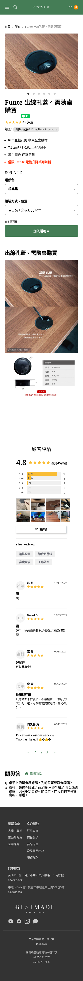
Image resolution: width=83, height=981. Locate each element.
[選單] (7, 7)
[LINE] (35, 922)
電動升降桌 (15, 837)
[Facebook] (19, 922)
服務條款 (32, 857)
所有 (18, 26)
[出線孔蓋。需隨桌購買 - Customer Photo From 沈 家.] (23, 504)
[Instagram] (27, 922)
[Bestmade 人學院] (41, 7)
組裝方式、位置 (16, 201)
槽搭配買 (24, 554)
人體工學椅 (15, 830)
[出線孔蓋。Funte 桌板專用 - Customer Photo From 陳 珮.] (38, 516)
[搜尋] (15, 7)
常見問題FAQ (35, 850)
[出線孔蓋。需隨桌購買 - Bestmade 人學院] (41, 61)
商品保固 (32, 844)
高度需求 (24, 562)
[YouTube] (10, 922)
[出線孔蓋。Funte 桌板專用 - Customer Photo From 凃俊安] (23, 516)
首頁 (7, 26)
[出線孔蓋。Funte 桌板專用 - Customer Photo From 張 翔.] (67, 516)
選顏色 (10, 180)
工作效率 (43, 562)
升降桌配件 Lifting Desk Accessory (36, 129)
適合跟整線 (45, 554)
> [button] (55, 752)
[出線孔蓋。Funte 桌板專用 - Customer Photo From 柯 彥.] (38, 504)
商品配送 (32, 837)
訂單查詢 (32, 830)
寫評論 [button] (43, 529)
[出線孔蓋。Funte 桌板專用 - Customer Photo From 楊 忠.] (67, 504)
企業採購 (13, 844)
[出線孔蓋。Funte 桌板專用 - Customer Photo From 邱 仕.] (53, 504)
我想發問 (36, 773)
